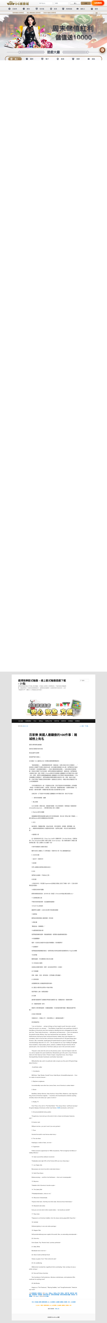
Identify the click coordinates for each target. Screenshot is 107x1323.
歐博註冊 (40, 1293)
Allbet (35, 721)
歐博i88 (62, 1293)
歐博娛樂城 (28, 721)
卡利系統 (36, 1302)
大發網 (58, 1108)
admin (37, 1296)
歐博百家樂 (44, 1302)
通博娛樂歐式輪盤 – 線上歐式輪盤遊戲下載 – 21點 (42, 682)
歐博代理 (63, 721)
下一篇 (87, 726)
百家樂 (65, 1302)
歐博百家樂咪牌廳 (55, 1294)
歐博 (40, 1302)
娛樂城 (61, 1302)
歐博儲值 (70, 721)
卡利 (33, 1302)
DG (48, 1302)
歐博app (41, 721)
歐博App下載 (48, 721)
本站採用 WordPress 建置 (53, 1317)
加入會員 (20, 721)
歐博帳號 (77, 721)
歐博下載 (56, 721)
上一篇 (81, 726)
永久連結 (47, 1296)
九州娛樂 (57, 1302)
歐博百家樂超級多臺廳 (65, 1294)
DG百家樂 (52, 1302)
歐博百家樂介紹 (46, 1294)
